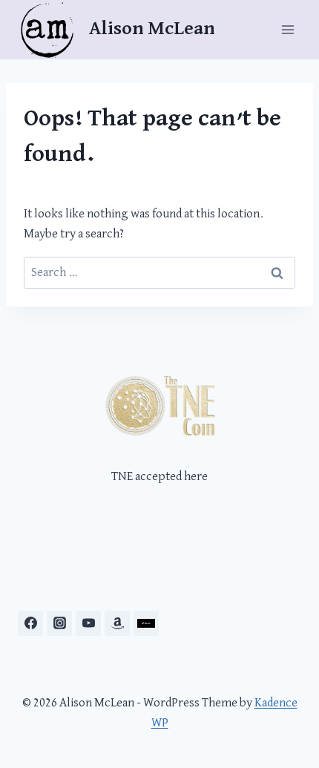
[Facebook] (30, 623)
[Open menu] (287, 29)
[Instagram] (59, 623)
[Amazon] (117, 623)
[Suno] (146, 623)
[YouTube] (88, 623)
